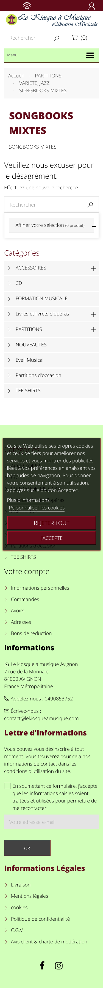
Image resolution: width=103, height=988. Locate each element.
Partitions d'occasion (39, 375)
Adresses (21, 622)
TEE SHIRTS (28, 390)
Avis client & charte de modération (49, 941)
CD (19, 283)
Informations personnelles (40, 588)
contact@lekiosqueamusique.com (41, 718)
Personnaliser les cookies (37, 507)
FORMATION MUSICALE (42, 298)
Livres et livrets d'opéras (42, 314)
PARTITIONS (29, 329)
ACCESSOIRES (31, 268)
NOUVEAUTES (31, 344)
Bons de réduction (31, 633)
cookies (19, 907)
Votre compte (26, 571)
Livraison (21, 885)
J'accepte (51, 537)
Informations (29, 647)
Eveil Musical (30, 360)
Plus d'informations (28, 500)
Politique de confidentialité (40, 919)
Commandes (25, 599)
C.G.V (17, 930)
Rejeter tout (51, 522)
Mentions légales (29, 896)
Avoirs (17, 610)
